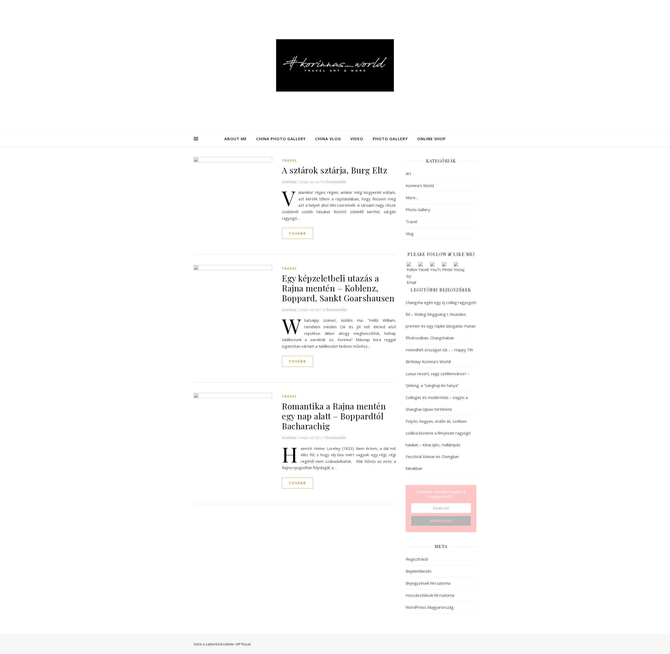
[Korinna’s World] (335, 65)
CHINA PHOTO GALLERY (281, 138)
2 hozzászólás (334, 437)
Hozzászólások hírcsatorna (430, 595)
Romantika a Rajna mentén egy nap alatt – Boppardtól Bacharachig (334, 415)
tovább (297, 233)
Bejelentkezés (419, 571)
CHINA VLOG (328, 138)
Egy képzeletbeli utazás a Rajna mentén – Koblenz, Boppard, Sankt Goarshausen (338, 287)
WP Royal (243, 644)
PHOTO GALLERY (390, 138)
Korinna (289, 181)
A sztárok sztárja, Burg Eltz (334, 170)
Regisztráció (417, 559)
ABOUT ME (235, 138)
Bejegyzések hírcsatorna (428, 583)
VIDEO (356, 138)
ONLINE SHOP (431, 138)
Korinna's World (420, 185)
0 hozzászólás (334, 181)
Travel (289, 160)
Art (408, 173)
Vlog (410, 233)
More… (412, 197)
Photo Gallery (418, 209)
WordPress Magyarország (430, 607)
